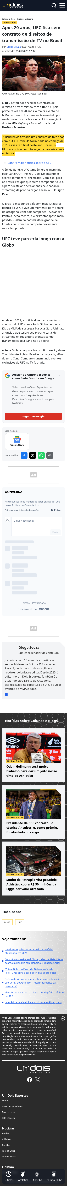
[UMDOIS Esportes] (33, 1069)
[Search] (54, 5)
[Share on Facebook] (24, 455)
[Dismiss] (59, 375)
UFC (20, 922)
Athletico (6, 1139)
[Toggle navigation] (62, 5)
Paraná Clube (8, 1150)
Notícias (8, 1128)
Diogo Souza (14, 46)
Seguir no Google (33, 416)
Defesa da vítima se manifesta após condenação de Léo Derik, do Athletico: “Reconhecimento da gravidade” (34, 982)
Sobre (5, 1100)
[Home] (12, 5)
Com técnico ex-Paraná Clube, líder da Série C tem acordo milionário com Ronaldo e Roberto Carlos (34, 961)
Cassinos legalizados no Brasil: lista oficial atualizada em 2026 (29, 951)
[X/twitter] (37, 1080)
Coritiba (6, 1145)
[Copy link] (49, 455)
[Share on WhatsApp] (41, 455)
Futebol (5, 1133)
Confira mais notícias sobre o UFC (29, 163)
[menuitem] (9, 1176)
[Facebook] (30, 1080)
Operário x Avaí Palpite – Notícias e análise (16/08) (33, 1002)
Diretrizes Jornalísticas (13, 1106)
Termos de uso (9, 1112)
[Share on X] (32, 455)
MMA (7, 922)
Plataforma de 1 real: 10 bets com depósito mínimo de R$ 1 (34, 994)
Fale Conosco (8, 1118)
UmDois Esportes (15, 1095)
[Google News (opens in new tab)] (17, 441)
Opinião (8, 1167)
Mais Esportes (9, 1156)
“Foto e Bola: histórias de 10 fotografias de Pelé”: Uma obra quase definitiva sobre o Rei (30, 971)
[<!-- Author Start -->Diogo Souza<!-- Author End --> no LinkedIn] (6, 694)
